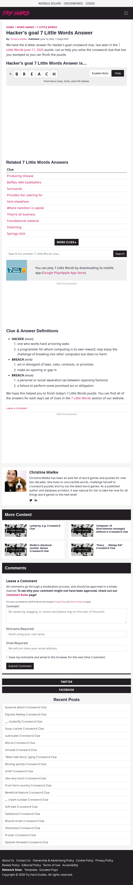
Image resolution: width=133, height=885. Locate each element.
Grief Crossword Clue (19, 771)
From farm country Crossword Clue (28, 785)
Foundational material (23, 221)
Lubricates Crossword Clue (22, 736)
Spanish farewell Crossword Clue (26, 842)
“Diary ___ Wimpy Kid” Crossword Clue (109, 546)
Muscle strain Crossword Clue (24, 821)
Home (10, 27)
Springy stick (16, 233)
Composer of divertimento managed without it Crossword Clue (112, 528)
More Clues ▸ (66, 242)
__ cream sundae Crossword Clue (26, 800)
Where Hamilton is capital (25, 208)
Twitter (66, 682)
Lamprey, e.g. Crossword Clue (45, 527)
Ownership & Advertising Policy (53, 860)
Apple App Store (73, 273)
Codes (90, 3)
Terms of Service (77, 601)
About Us (8, 860)
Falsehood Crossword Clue (22, 814)
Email (17, 643)
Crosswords (73, 3)
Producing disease (20, 176)
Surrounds (14, 189)
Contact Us (23, 860)
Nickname (20, 629)
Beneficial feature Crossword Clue (27, 792)
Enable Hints (100, 73)
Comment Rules (17, 595)
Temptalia (30, 870)
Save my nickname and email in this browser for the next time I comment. (57, 657)
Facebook (66, 690)
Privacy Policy (60, 601)
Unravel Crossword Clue (21, 750)
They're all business (21, 214)
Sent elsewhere (18, 201)
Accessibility (70, 865)
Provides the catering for (25, 195)
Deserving (14, 227)
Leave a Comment (16, 408)
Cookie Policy (84, 860)
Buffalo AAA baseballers (24, 182)
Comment (12, 606)
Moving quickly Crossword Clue (25, 764)
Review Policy (11, 865)
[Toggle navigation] (126, 13)
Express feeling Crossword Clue (25, 714)
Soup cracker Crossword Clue (24, 728)
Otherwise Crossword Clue (22, 828)
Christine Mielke (18, 39)
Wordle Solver (49, 3)
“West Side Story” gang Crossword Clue (31, 757)
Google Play (51, 273)
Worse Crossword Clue (20, 743)
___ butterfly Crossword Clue (23, 721)
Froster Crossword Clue (20, 835)
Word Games (25, 27)
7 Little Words (47, 27)
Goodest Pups (48, 870)
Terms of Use (51, 865)
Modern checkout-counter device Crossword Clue (41, 548)
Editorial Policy (31, 865)
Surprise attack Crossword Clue (25, 707)
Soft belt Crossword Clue (21, 807)
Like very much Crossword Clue (25, 778)
